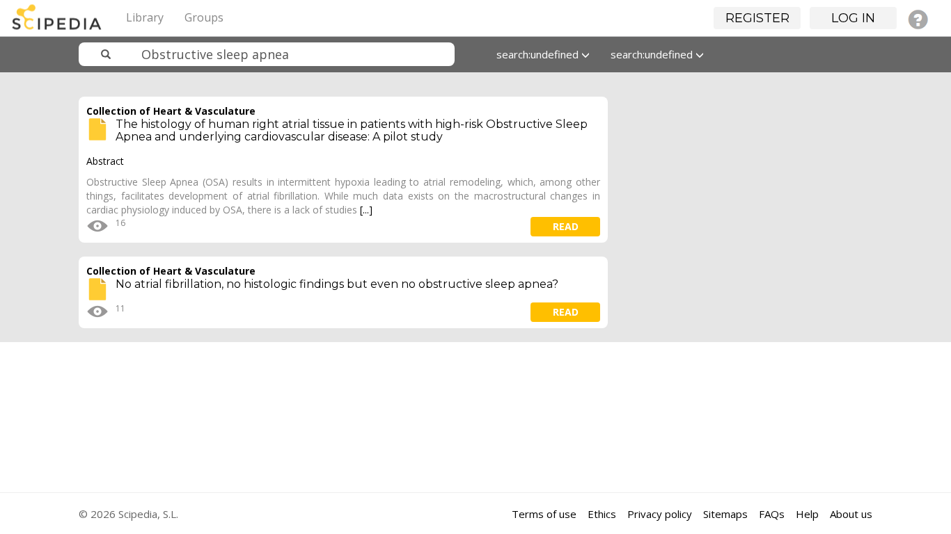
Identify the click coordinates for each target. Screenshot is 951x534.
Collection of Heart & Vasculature (171, 111)
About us (851, 514)
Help (807, 514)
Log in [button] (853, 18)
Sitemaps (725, 514)
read (566, 226)
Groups (203, 17)
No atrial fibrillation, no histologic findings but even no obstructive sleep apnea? (337, 284)
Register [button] (757, 18)
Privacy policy (659, 514)
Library (145, 17)
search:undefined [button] (538, 54)
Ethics (602, 514)
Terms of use (544, 514)
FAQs (772, 514)
